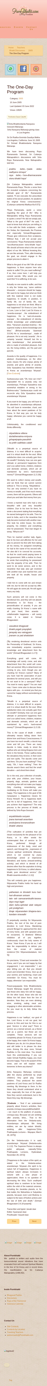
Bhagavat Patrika (14, 1295)
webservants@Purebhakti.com (20, 1335)
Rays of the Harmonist (16, 1301)
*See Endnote (13, 373)
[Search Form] (40, 27)
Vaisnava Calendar (15, 1304)
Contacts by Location (16, 1329)
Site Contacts (12, 1326)
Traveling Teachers (15, 1332)
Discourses (12, 1298)
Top (10, 1380)
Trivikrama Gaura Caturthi (17, 117)
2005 (21, 99)
